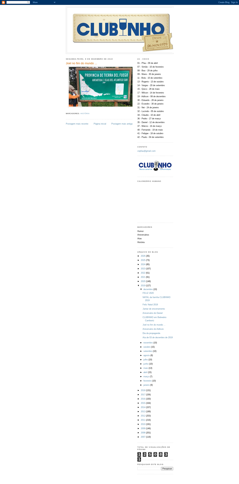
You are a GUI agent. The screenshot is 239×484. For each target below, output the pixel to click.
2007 (143, 437)
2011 (143, 420)
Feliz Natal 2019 (150, 304)
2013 (143, 411)
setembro (148, 351)
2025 (143, 260)
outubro (147, 347)
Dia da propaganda (151, 333)
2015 (143, 403)
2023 (143, 268)
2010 (143, 424)
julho (145, 359)
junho (146, 364)
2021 (143, 277)
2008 (143, 432)
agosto (146, 355)
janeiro (146, 385)
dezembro (148, 289)
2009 (143, 428)
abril (145, 372)
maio (146, 368)
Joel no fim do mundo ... (154, 325)
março (146, 376)
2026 (143, 256)
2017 (143, 394)
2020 (143, 281)
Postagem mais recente (77, 124)
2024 (143, 264)
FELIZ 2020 (148, 293)
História (85, 113)
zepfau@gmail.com (146, 151)
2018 (143, 390)
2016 (143, 399)
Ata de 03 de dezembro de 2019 (158, 337)
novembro (148, 342)
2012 (143, 416)
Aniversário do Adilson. (153, 329)
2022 (143, 273)
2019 (143, 285)
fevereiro (147, 381)
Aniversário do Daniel (153, 313)
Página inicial (100, 124)
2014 (143, 407)
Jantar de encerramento (154, 309)
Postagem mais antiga (122, 124)
